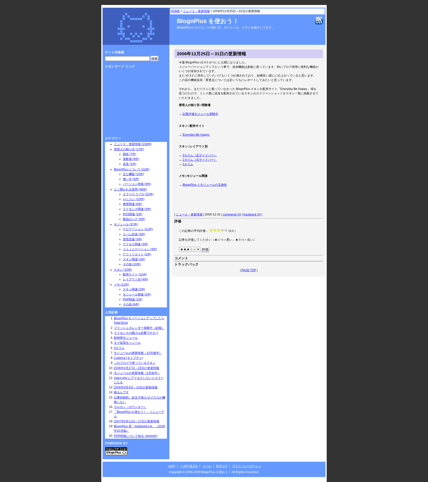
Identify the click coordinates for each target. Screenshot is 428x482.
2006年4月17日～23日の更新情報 (136, 368)
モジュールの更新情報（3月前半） (137, 373)
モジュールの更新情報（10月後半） (138, 353)
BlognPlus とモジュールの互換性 (205, 185)
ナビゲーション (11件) (138, 229)
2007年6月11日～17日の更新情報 (136, 421)
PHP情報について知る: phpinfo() (136, 436)
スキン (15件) (123, 269)
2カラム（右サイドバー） (200, 159)
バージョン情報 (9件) (137, 184)
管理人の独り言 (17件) (129, 149)
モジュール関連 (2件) (137, 294)
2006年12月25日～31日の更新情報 (211, 53)
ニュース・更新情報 (196, 11)
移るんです (121, 392)
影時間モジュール (126, 338)
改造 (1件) (129, 164)
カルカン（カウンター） (130, 407)
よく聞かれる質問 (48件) (130, 189)
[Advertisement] (235, 200)
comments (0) (232, 214)
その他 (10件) (132, 264)
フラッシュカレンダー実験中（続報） (139, 328)
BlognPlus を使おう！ (208, 21)
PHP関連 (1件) (132, 299)
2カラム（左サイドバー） (200, 155)
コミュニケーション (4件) (140, 249)
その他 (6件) (131, 304)
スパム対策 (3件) (134, 234)
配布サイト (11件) (135, 274)
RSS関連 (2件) (132, 214)
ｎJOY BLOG (189, 466)
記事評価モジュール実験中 (200, 114)
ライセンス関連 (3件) (137, 209)
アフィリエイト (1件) (137, 254)
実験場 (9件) (131, 159)
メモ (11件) (121, 284)
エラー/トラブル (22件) (138, 194)
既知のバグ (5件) (134, 219)
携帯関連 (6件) (132, 204)
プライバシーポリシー (247, 466)
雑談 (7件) (129, 154)
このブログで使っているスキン (135, 363)
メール (206, 466)
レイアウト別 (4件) (135, 279)
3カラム (188, 164)
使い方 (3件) (131, 179)
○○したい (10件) (133, 199)
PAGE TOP (248, 270)
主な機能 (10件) (133, 174)
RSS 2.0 (221, 466)
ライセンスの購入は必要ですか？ (136, 333)
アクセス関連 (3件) (135, 244)
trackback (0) (252, 214)
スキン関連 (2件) (134, 259)
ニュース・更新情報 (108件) (133, 144)
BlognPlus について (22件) (132, 169)
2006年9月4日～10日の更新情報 (136, 387)
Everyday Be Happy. (196, 134)
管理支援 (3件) (132, 239)
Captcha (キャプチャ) (128, 358)
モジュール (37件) (126, 224)
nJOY (171, 466)
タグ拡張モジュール (127, 343)
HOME (175, 11)
